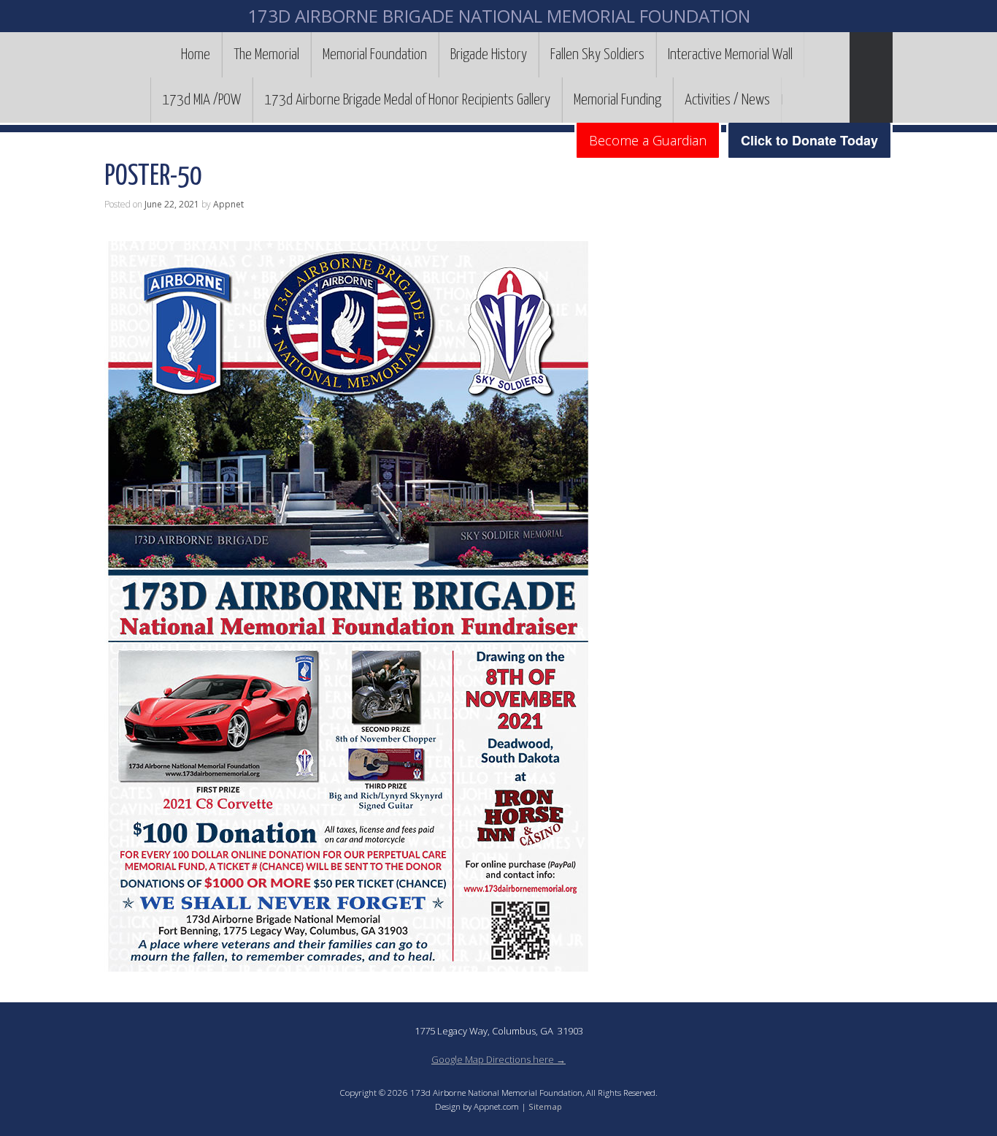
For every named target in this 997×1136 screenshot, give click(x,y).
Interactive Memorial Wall (730, 54)
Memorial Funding (617, 100)
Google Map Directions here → (498, 1059)
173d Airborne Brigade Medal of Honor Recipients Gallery (407, 100)
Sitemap (545, 1106)
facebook (793, 99)
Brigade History (488, 54)
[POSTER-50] (351, 966)
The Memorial (266, 54)
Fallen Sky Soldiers (597, 54)
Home (195, 54)
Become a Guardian (648, 140)
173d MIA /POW (201, 100)
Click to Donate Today (809, 140)
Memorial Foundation (375, 54)
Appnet (228, 204)
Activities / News (727, 100)
